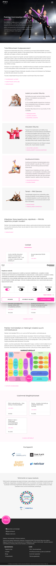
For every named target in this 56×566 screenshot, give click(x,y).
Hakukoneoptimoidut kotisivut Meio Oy (39, 563)
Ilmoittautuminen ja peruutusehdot (40, 551)
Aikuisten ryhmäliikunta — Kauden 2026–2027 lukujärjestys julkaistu (16, 305)
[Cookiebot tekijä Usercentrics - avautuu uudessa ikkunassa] (48, 265)
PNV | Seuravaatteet (35, 549)
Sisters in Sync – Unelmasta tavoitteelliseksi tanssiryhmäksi (13, 422)
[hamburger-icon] (52, 2)
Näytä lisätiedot (48, 295)
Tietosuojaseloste (34, 556)
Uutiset (7, 551)
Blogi (6, 554)
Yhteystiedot (9, 556)
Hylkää (10, 299)
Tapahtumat (8, 549)
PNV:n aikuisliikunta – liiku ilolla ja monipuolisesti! (16, 404)
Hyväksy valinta (27, 299)
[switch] (21, 289)
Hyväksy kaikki (46, 299)
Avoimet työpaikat (34, 554)
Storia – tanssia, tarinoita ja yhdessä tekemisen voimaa (39, 405)
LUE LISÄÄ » (33, 258)
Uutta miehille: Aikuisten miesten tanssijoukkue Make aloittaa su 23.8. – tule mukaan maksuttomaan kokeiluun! (16, 257)
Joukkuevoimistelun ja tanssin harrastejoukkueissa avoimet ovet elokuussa (39, 305)
